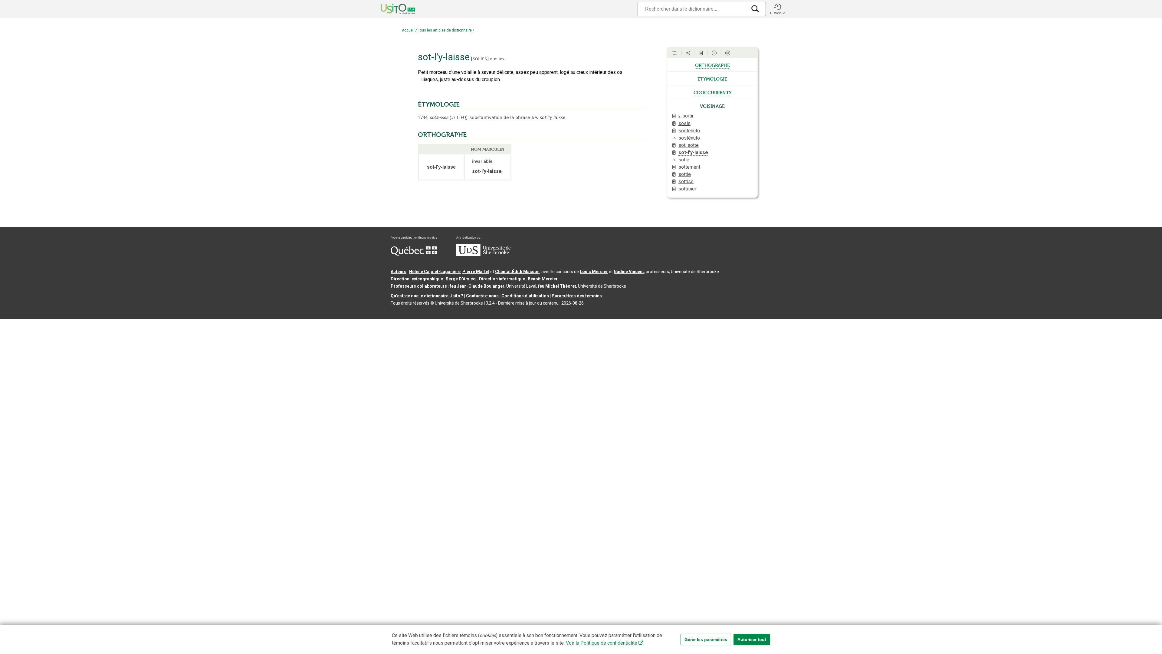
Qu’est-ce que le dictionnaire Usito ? (427, 295)
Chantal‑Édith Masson (517, 271)
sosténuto (689, 138)
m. (496, 59)
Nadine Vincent (629, 271)
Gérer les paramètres (705, 639)
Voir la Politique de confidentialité (601, 643)
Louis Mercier (594, 271)
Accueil (408, 30)
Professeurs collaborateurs (419, 286)
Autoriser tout (751, 639)
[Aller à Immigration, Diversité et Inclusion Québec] (414, 254)
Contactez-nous (482, 295)
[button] (777, 9)
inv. (502, 59)
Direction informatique (502, 278)
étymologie (712, 78)
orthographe (712, 64)
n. (491, 59)
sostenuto (689, 131)
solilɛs (480, 58)
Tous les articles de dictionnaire (445, 30)
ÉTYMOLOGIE (439, 104)
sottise (686, 181)
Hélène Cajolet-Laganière (435, 271)
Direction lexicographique (417, 278)
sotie (683, 160)
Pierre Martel (475, 271)
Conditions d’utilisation (525, 295)
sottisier (687, 189)
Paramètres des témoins (577, 295)
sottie (684, 174)
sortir (686, 116)
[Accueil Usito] (391, 9)
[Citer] (674, 53)
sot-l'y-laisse (693, 152)
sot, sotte (688, 145)
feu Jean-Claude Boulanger (477, 286)
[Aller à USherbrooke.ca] (483, 254)
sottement (689, 167)
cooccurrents (712, 92)
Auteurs (398, 271)
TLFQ (458, 117)
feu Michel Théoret (557, 286)
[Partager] (688, 53)
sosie (684, 123)
